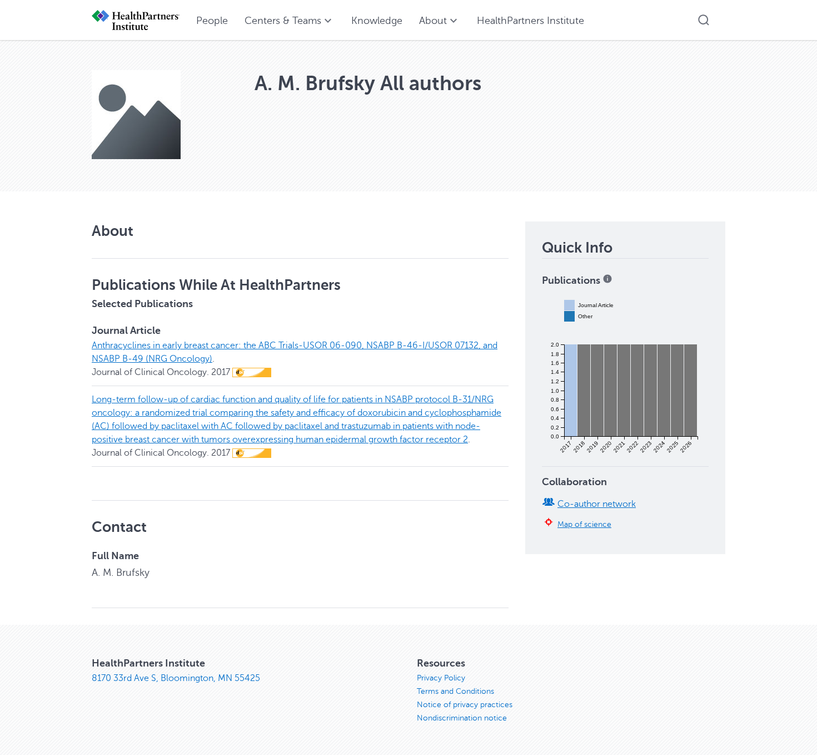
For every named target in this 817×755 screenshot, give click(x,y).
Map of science (584, 524)
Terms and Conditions (455, 691)
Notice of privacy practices (464, 704)
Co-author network (596, 504)
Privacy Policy (441, 678)
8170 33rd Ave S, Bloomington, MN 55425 (176, 678)
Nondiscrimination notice (462, 718)
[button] (703, 20)
